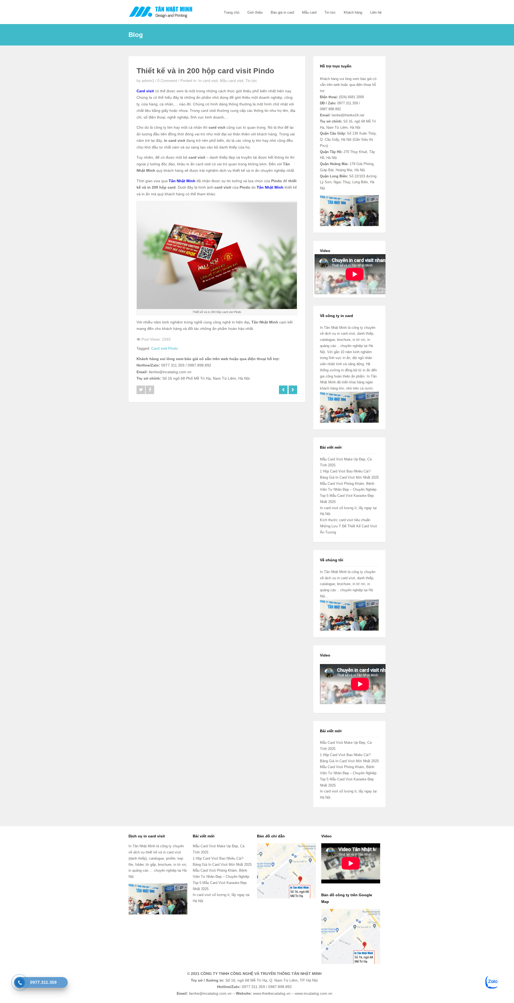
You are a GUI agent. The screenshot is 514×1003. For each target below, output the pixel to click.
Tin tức (330, 12)
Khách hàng (353, 12)
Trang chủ (231, 12)
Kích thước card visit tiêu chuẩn (345, 520)
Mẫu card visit (231, 80)
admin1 (148, 80)
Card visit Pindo (164, 348)
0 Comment (167, 80)
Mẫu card (309, 12)
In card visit (208, 80)
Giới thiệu (255, 12)
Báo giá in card (282, 12)
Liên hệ (375, 12)
